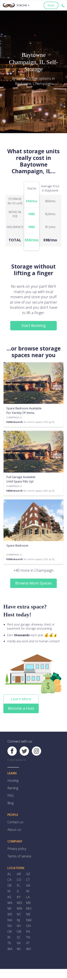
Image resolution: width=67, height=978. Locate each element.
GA (28, 879)
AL (9, 868)
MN (19, 900)
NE (28, 905)
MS (9, 905)
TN (28, 927)
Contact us (14, 819)
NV (9, 916)
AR (18, 868)
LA (28, 890)
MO (28, 900)
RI (8, 927)
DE (9, 879)
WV (28, 937)
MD (19, 895)
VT (27, 932)
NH (9, 911)
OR (19, 921)
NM (28, 911)
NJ (18, 911)
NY (19, 916)
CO (19, 873)
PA (28, 921)
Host (51, 5)
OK (9, 921)
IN (27, 884)
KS (9, 890)
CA (9, 873)
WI (18, 937)
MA (9, 895)
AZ (28, 868)
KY (18, 890)
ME (28, 895)
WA (9, 937)
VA (18, 932)
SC (18, 927)
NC (19, 905)
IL (18, 884)
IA (8, 884)
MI (9, 900)
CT (28, 873)
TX (9, 932)
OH (28, 916)
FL (18, 879)
